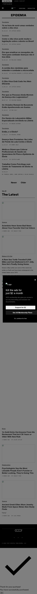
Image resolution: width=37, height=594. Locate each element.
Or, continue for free (20, 318)
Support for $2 (20, 307)
